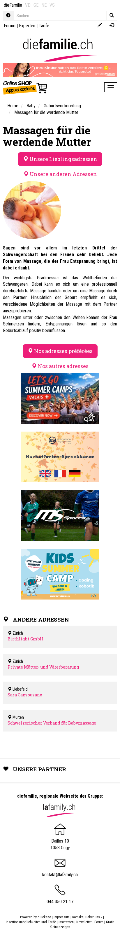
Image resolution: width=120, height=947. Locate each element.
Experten (27, 25)
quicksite (44, 917)
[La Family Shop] (25, 87)
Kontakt (77, 917)
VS (52, 5)
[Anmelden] (111, 26)
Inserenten (67, 922)
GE (35, 5)
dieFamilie (13, 5)
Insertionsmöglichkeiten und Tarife (31, 922)
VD (28, 5)
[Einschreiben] (99, 26)
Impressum (62, 917)
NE (44, 5)
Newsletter (84, 922)
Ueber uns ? (93, 917)
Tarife (44, 25)
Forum (9, 25)
